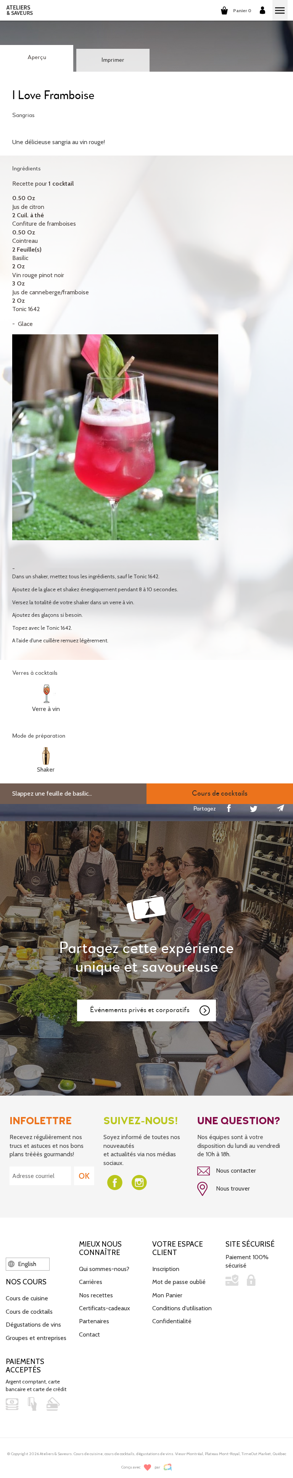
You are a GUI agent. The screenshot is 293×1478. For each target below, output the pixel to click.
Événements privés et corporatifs (140, 1010)
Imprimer (112, 60)
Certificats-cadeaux (104, 1308)
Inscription (165, 1269)
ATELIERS (19, 10)
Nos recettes (96, 1295)
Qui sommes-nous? (104, 1269)
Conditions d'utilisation (182, 1308)
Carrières (90, 1281)
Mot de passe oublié (179, 1281)
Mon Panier (167, 1295)
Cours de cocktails (29, 1311)
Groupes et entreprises (36, 1338)
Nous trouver (232, 1188)
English (26, 1264)
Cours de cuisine (27, 1298)
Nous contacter (235, 1170)
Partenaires (94, 1321)
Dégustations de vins (33, 1324)
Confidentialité (172, 1321)
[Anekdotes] (168, 1467)
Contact (89, 1334)
